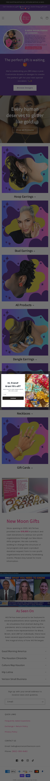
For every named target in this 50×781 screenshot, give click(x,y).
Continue (13, 398)
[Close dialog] (47, 375)
